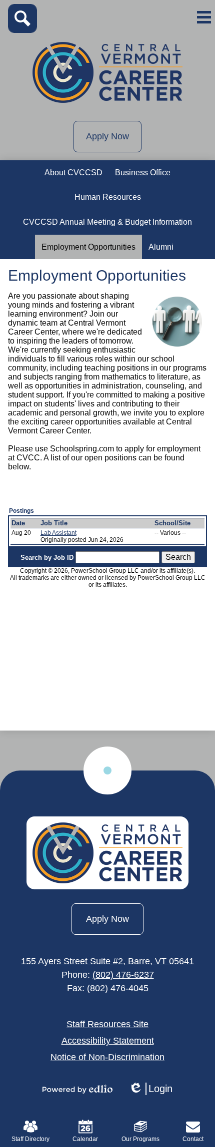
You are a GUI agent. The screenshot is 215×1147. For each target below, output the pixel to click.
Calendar (85, 1139)
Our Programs (141, 1139)
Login (150, 1089)
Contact (193, 1139)
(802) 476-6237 (123, 975)
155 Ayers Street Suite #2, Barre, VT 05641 (107, 961)
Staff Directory (31, 1139)
